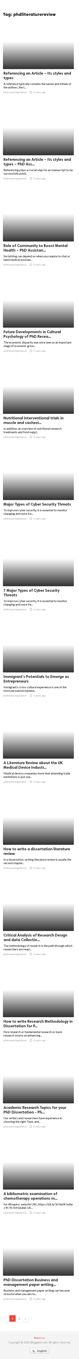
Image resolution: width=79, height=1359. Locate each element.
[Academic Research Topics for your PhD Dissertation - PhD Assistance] (38, 1094)
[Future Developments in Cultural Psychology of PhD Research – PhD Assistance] (38, 318)
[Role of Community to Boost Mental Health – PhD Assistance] (38, 232)
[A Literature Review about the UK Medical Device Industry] (38, 749)
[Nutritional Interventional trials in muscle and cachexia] (38, 404)
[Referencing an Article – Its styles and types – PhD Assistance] (38, 146)
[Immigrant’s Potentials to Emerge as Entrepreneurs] (38, 663)
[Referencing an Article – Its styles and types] (38, 59)
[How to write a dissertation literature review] (38, 835)
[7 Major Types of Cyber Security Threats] (38, 576)
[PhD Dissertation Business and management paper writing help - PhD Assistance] (38, 1266)
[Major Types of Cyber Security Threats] (38, 490)
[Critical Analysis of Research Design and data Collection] (38, 921)
